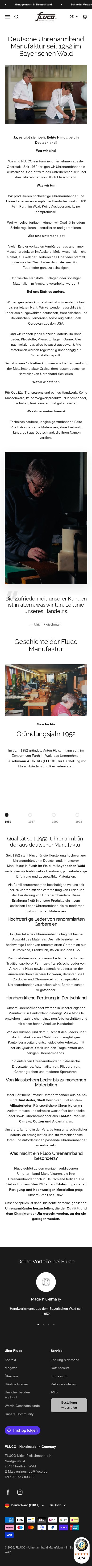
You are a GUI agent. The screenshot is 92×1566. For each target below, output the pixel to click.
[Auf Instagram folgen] (20, 1492)
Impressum (59, 1376)
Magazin (11, 1368)
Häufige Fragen (16, 1384)
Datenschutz (60, 1368)
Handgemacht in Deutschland (27, 4)
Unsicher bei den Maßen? (17, 1394)
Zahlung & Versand (65, 1360)
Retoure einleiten (63, 1384)
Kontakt (10, 1360)
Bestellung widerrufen (69, 1405)
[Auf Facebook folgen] (8, 1492)
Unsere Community (19, 1414)
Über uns (11, 1376)
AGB (54, 1392)
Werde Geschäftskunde (22, 1406)
